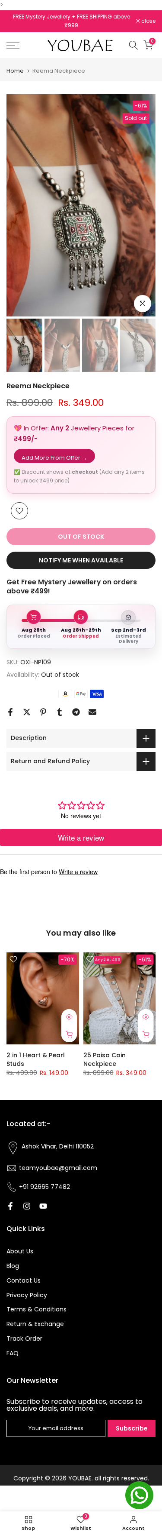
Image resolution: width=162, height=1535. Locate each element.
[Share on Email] (92, 712)
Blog (12, 1266)
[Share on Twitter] (27, 712)
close (148, 21)
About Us (19, 1251)
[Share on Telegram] (76, 712)
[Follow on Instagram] (27, 1206)
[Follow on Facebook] (10, 1206)
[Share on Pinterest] (43, 712)
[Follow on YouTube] (43, 1206)
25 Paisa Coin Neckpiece (104, 1059)
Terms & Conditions (36, 1309)
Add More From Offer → (54, 458)
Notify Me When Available (81, 560)
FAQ (12, 1353)
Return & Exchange (35, 1324)
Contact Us (23, 1280)
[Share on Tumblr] (60, 712)
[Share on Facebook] (10, 712)
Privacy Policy (26, 1295)
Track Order (24, 1338)
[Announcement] (71, 16)
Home (15, 71)
